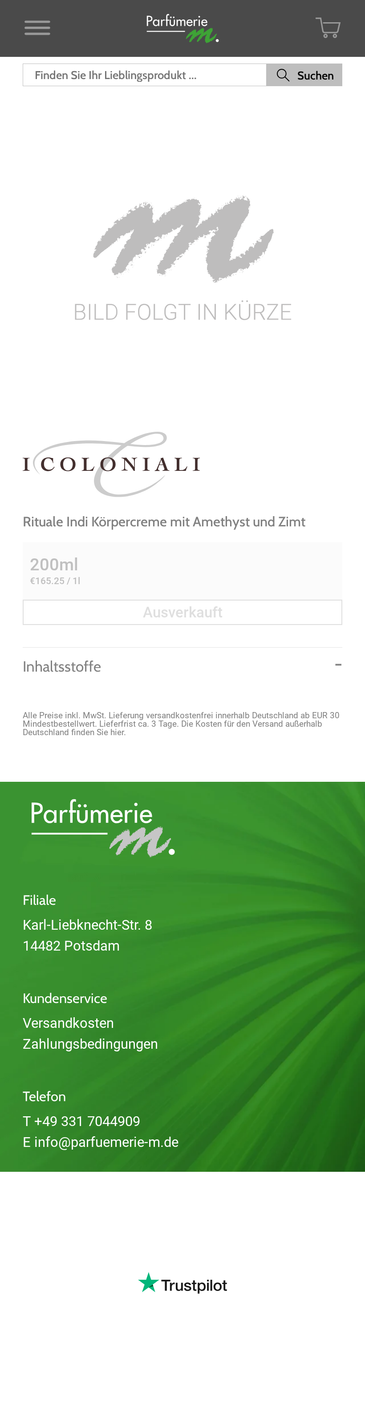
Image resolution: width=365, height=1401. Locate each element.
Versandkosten (68, 1023)
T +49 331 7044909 (81, 1121)
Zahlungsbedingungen (90, 1044)
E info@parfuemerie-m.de (100, 1142)
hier (117, 732)
